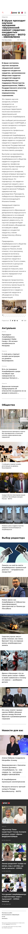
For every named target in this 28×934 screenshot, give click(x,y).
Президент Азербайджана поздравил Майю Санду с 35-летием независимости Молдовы (10, 340)
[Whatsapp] (15, 320)
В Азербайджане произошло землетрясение (13, 780)
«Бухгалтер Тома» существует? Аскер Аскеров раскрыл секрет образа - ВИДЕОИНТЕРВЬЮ (14, 833)
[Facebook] (10, 320)
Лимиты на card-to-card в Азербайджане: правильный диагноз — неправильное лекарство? (14, 568)
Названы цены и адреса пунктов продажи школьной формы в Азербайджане (12, 527)
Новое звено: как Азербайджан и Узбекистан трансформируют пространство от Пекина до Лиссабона (13, 604)
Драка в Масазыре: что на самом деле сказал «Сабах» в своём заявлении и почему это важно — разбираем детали (14, 677)
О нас (3, 916)
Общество (4, 351)
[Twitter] (12, 320)
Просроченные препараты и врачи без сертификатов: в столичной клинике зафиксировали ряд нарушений (13, 434)
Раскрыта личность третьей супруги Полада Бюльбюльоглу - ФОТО (13, 789)
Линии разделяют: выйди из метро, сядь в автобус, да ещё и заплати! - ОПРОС (14, 866)
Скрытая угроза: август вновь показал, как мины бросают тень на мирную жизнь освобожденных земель (12, 641)
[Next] (24, 308)
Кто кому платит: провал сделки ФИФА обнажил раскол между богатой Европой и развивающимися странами (14, 714)
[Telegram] (17, 320)
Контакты (4, 918)
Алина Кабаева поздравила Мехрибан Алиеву (13, 759)
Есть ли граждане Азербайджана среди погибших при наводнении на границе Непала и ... (11, 373)
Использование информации (10, 914)
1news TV (4, 826)
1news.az (8, 924)
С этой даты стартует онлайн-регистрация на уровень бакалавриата (11, 357)
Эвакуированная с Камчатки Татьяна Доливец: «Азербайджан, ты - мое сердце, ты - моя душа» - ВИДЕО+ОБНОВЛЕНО (14, 769)
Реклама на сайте (7, 912)
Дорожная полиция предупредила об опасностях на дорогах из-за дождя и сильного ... (14, 390)
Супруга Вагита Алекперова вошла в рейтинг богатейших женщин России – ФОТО (13, 496)
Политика (4, 366)
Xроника (4, 331)
